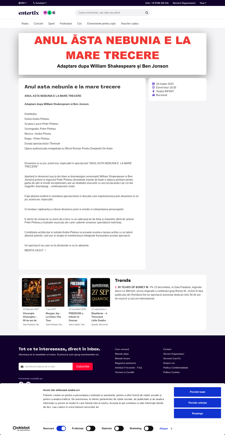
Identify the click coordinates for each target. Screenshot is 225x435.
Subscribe (82, 366)
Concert (38, 23)
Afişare (164, 428)
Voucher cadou (130, 23)
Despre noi (169, 363)
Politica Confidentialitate (175, 367)
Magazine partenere (125, 363)
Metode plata (122, 353)
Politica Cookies (171, 372)
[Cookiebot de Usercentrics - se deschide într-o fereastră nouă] (21, 428)
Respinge (197, 413)
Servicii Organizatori (184, 2)
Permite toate (197, 391)
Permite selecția (197, 402)
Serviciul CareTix (172, 358)
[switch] (90, 428)
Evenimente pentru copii (101, 23)
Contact (40, 2)
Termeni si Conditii (124, 372)
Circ (79, 23)
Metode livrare (122, 358)
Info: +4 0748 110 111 (157, 2)
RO (23, 2)
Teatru (24, 23)
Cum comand (122, 349)
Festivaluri (66, 23)
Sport (51, 23)
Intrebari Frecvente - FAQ (128, 367)
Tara (202, 2)
